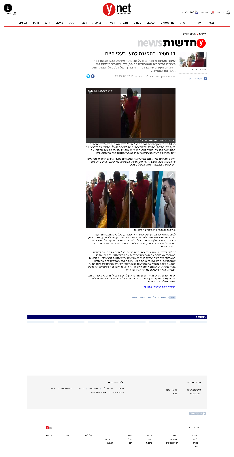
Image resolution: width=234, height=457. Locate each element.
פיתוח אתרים (118, 392)
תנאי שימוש (195, 393)
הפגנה (142, 297)
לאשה (110, 443)
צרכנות (149, 443)
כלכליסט (88, 435)
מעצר (134, 297)
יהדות (149, 435)
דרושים (80, 388)
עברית (52, 388)
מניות (121, 388)
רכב (130, 443)
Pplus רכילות (172, 443)
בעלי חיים (152, 297)
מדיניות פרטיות (194, 390)
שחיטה (163, 297)
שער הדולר (108, 388)
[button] (172, 91)
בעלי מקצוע (66, 388)
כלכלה (195, 439)
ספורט (195, 443)
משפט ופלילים (189, 34)
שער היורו (93, 388)
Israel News (171, 390)
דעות (150, 439)
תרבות (195, 446)
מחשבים (174, 439)
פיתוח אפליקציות (98, 392)
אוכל (130, 439)
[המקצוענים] (198, 415)
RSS (175, 393)
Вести (49, 435)
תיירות (129, 435)
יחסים (110, 435)
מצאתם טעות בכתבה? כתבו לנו (160, 287)
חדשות (202, 34)
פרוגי (68, 435)
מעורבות (109, 439)
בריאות (175, 435)
